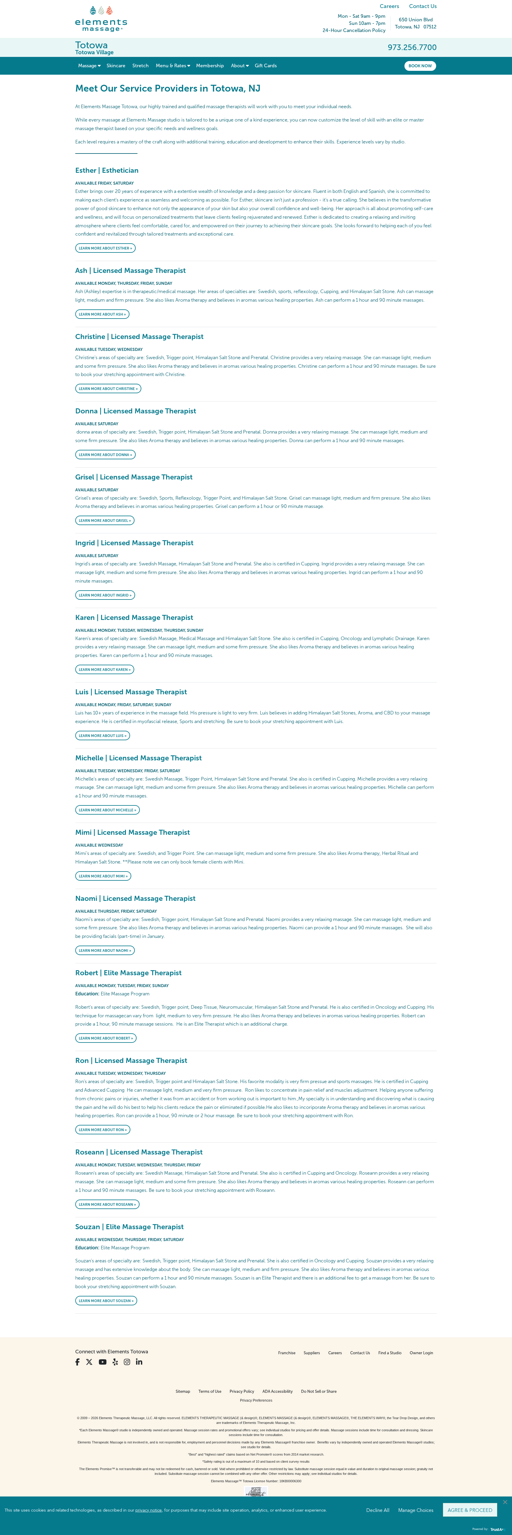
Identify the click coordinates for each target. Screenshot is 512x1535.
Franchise (286, 1353)
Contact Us (423, 6)
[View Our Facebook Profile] (77, 1362)
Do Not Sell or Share (319, 1391)
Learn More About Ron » (103, 1130)
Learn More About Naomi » (105, 951)
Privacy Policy (242, 1391)
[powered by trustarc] (497, 1529)
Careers (389, 6)
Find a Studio (389, 1353)
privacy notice (148, 1510)
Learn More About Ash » (102, 314)
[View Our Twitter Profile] (89, 1362)
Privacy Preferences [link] (256, 1400)
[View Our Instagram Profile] (126, 1362)
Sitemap (183, 1391)
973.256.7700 (412, 47)
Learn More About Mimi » (103, 876)
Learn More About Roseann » (107, 1205)
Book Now (420, 65)
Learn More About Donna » (105, 455)
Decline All (377, 1510)
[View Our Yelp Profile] (115, 1362)
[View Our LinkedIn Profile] (139, 1362)
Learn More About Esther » (105, 248)
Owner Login (421, 1353)
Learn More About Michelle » (107, 810)
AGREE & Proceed (470, 1510)
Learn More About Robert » (106, 1038)
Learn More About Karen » (105, 670)
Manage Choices (415, 1510)
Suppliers (312, 1353)
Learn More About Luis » (103, 736)
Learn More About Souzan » (106, 1301)
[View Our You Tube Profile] (102, 1362)
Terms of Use (210, 1391)
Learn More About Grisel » (105, 521)
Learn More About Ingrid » (105, 595)
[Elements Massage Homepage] (105, 19)
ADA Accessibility (278, 1391)
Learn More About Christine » (108, 389)
